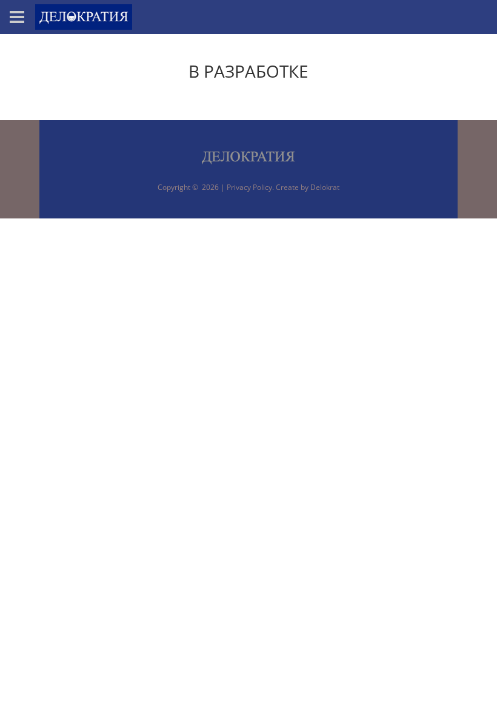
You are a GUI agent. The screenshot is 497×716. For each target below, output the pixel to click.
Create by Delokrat (307, 187)
